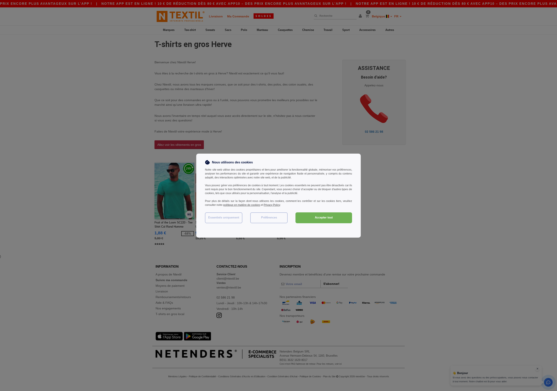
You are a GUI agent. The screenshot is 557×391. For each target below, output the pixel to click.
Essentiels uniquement (223, 217)
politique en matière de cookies (241, 204)
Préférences (269, 217)
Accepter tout (324, 217)
